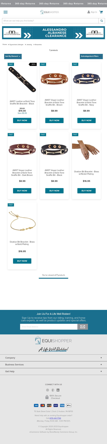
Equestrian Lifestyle (16, 44)
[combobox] (53, 20)
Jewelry (29, 44)
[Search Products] (102, 20)
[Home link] (4, 44)
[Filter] (91, 56)
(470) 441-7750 (55, 418)
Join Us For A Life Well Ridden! (53, 314)
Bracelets (38, 44)
